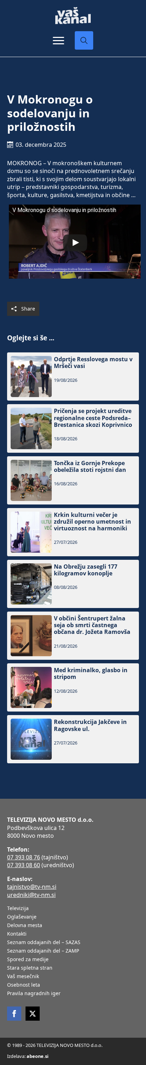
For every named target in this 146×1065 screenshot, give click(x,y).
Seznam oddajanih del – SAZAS (43, 943)
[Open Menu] (58, 40)
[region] (73, 1014)
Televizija (18, 908)
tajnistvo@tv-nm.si (31, 887)
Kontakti (17, 934)
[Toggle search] (84, 40)
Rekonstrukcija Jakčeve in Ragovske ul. (90, 725)
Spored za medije (28, 960)
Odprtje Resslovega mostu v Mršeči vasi (93, 362)
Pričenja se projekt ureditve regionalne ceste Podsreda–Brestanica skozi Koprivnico (93, 418)
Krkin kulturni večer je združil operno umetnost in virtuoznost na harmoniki (92, 522)
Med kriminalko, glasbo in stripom (91, 673)
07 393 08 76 (23, 857)
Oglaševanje (21, 917)
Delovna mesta (24, 926)
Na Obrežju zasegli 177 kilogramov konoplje (85, 570)
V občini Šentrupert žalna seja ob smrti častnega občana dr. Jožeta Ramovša (92, 625)
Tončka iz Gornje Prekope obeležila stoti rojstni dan (90, 466)
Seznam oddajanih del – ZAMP (43, 951)
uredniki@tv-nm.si (31, 895)
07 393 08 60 (23, 865)
